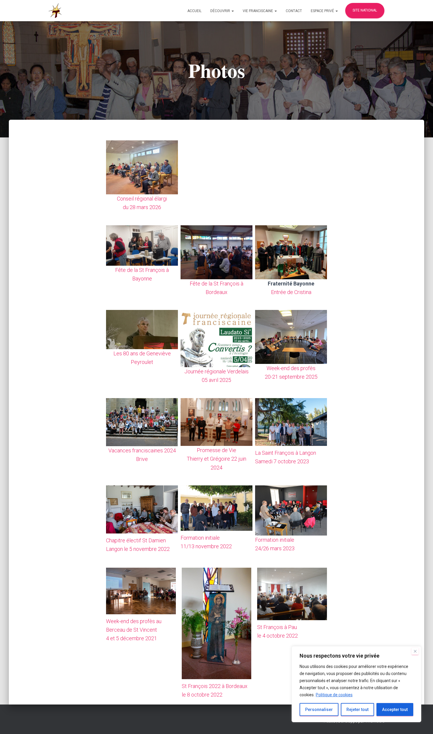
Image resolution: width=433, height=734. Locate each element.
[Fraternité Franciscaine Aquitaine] (55, 10)
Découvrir (220, 11)
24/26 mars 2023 (275, 548)
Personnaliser (319, 709)
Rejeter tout (357, 709)
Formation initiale (274, 540)
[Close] (415, 651)
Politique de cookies (334, 694)
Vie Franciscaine (258, 11)
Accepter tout (395, 709)
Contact (294, 11)
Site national (365, 10)
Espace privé (323, 11)
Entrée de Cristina (291, 292)
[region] (356, 684)
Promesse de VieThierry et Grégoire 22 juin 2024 (216, 458)
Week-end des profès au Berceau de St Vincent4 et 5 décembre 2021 (133, 629)
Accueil (194, 11)
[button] (232, 11)
